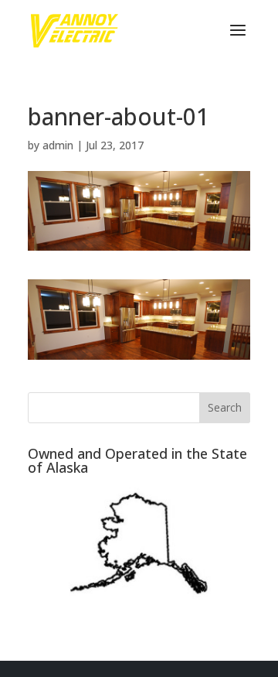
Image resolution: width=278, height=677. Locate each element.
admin (57, 145)
